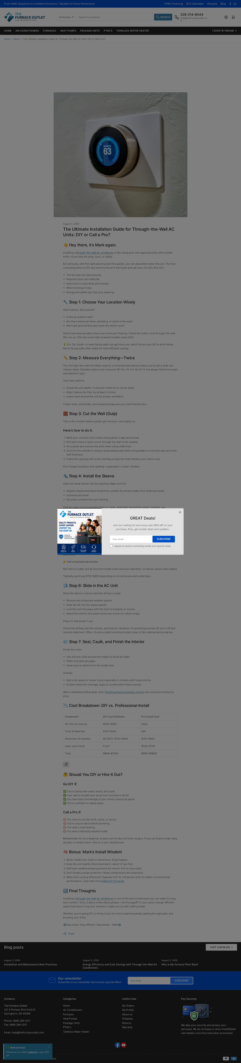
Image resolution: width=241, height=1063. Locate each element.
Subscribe (164, 538)
